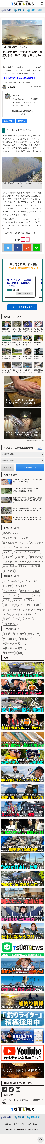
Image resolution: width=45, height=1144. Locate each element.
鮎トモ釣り (8, 542)
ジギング (7, 557)
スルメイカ (21, 586)
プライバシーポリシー (20, 1124)
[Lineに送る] (36, 247)
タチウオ (17, 600)
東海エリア (8, 643)
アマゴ (37, 595)
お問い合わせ (33, 1124)
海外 (20, 653)
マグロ (6, 619)
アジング (7, 547)
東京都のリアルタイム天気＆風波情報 (20, 78)
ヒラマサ (7, 586)
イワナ (6, 600)
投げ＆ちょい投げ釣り (29, 566)
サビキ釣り (8, 571)
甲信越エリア (10, 639)
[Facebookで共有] (18, 247)
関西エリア (23, 643)
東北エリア (18, 634)
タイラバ (7, 552)
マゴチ (6, 614)
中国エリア (8, 648)
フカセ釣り (21, 557)
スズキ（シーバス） (30, 591)
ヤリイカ (30, 614)
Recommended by (32, 440)
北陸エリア (25, 639)
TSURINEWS (19, 1129)
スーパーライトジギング (28, 552)
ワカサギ (17, 614)
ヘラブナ (27, 619)
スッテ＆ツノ (24, 561)
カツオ (16, 619)
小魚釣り (22, 121)
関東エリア (33, 634)
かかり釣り (8, 566)
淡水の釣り (9, 121)
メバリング (35, 542)
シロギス (29, 609)
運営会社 (9, 1124)
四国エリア (23, 648)
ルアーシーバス (23, 547)
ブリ (23, 581)
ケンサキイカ (10, 591)
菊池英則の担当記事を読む (22, 111)
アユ (15, 595)
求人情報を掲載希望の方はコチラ (22, 268)
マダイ (14, 581)
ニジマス (25, 595)
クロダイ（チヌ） (12, 609)
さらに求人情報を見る (22, 307)
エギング (22, 542)
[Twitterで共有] (8, 247)
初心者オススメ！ (12, 533)
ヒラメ (29, 600)
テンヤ (38, 561)
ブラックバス (10, 623)
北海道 (6, 634)
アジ (5, 581)
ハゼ (39, 609)
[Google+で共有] (27, 247)
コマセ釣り (35, 557)
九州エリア (8, 653)
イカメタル (8, 561)
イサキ (32, 581)
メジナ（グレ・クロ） (29, 605)
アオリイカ (8, 605)
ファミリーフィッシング (15, 538)
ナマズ (6, 595)
